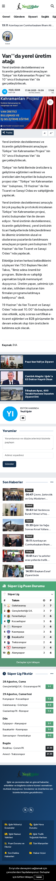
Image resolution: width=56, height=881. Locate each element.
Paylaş (9, 132)
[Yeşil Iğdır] (10, 413)
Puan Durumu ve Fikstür (15, 845)
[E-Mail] (22, 418)
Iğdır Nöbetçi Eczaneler (13, 826)
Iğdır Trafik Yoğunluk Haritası (38, 836)
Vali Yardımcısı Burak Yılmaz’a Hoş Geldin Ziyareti (37, 512)
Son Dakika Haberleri (12, 855)
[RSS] (30, 809)
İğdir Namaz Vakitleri (13, 836)
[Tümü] (51, 482)
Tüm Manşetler (40, 843)
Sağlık (45, 16)
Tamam (39, 877)
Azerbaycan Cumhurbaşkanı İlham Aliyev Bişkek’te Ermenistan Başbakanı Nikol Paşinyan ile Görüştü (28, 25)
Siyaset (32, 16)
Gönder (9, 464)
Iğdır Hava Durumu (36, 826)
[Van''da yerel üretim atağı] (28, 112)
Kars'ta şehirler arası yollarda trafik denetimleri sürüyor (37, 558)
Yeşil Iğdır (26, 411)
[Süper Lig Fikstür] (51, 674)
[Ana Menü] (3, 6)
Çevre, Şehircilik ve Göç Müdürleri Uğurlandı (38, 497)
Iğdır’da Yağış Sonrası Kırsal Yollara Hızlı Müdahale (37, 527)
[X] (25, 809)
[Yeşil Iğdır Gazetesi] (28, 6)
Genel (6, 16)
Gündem (19, 16)
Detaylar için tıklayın (28, 662)
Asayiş (29, 552)
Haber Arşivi (39, 853)
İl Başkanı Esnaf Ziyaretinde (37, 573)
